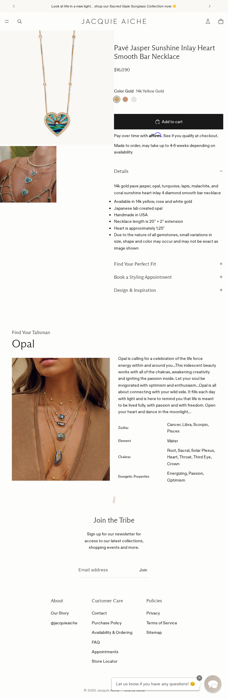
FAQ (96, 642)
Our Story (60, 613)
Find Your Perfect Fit (135, 264)
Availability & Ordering (112, 632)
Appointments (105, 651)
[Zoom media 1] (57, 87)
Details (121, 171)
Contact (99, 613)
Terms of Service (161, 623)
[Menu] (7, 21)
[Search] (19, 21)
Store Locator (105, 661)
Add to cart (172, 121)
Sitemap (154, 632)
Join (143, 570)
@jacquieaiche (64, 623)
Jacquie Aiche (108, 690)
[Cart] (220, 21)
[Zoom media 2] (28, 174)
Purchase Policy (107, 623)
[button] (212, 683)
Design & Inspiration (135, 290)
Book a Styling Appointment (143, 277)
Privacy (153, 613)
